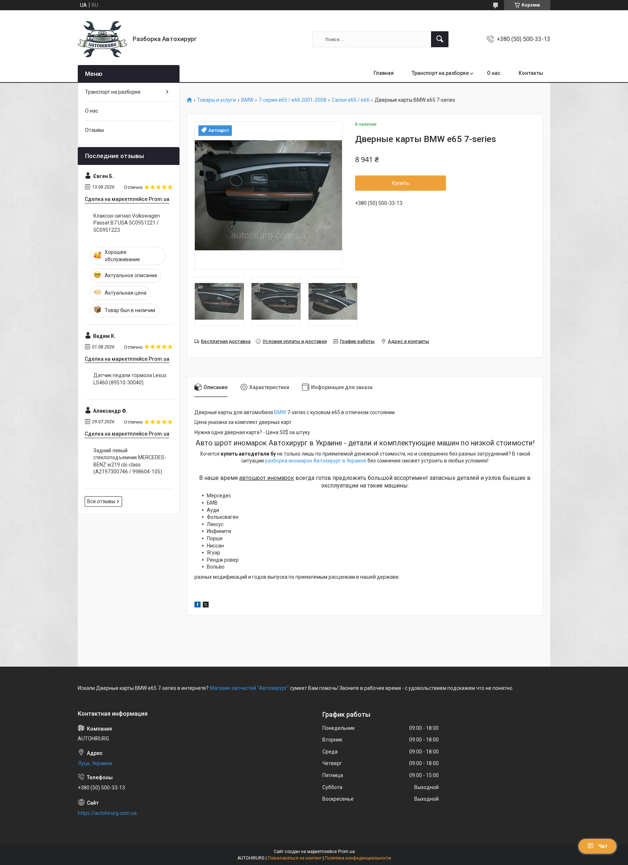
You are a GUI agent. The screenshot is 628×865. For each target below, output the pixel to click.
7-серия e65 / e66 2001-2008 (292, 100)
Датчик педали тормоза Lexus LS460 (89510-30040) (129, 378)
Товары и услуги (216, 100)
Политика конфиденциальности (358, 858)
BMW (247, 100)
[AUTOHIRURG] (102, 39)
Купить (400, 183)
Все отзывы (101, 501)
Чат (603, 846)
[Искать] (439, 39)
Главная (384, 73)
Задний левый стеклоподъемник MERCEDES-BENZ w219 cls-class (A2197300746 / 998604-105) (129, 461)
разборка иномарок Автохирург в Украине (315, 461)
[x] (206, 606)
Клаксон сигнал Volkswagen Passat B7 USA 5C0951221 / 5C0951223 (126, 223)
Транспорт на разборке (440, 73)
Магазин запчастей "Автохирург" (249, 688)
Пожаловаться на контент (295, 858)
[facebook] (197, 606)
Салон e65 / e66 (351, 100)
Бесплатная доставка (225, 341)
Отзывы (94, 130)
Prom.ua (346, 851)
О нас (493, 73)
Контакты (531, 73)
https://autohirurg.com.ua (107, 813)
